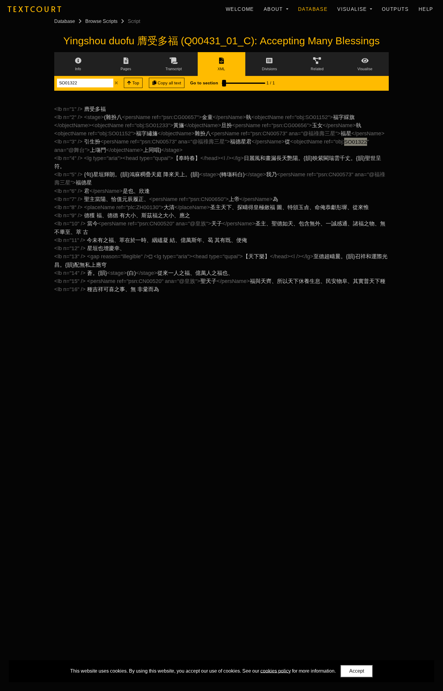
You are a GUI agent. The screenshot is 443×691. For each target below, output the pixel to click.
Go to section (204, 82)
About (274, 9)
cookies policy (275, 670)
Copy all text (168, 82)
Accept (356, 671)
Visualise (353, 9)
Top (135, 82)
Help (426, 9)
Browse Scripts (101, 21)
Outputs (395, 9)
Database (313, 9)
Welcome (240, 9)
